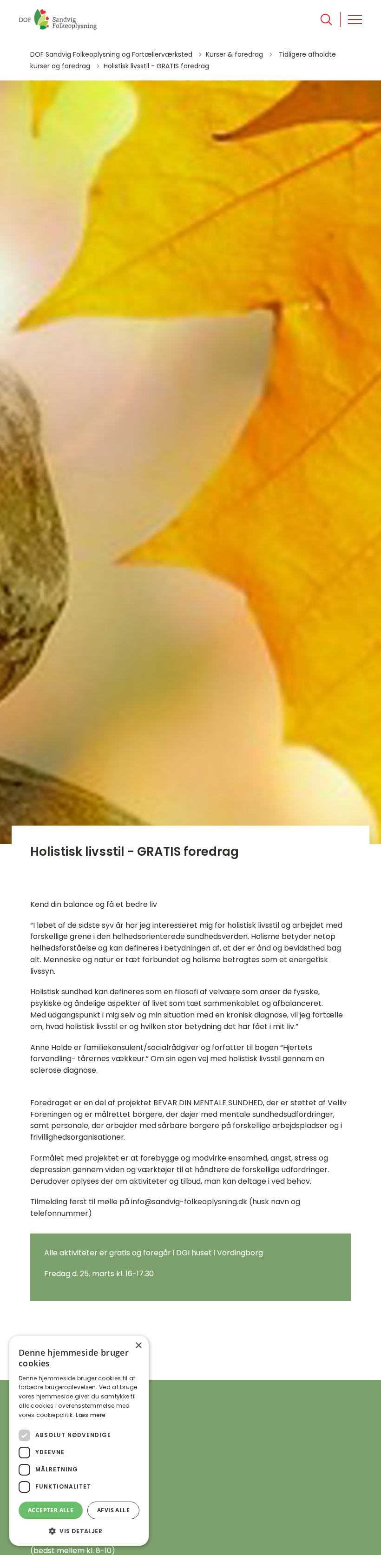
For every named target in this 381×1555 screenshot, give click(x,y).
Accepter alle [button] (50, 1510)
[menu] (355, 19)
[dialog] (79, 1441)
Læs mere (90, 1415)
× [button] (138, 1345)
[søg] (326, 19)
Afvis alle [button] (113, 1510)
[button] (79, 1530)
